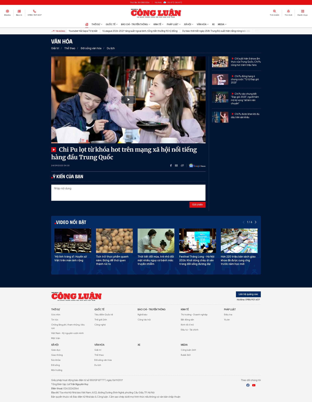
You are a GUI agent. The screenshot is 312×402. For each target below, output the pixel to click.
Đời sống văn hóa (91, 48)
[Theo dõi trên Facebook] (248, 386)
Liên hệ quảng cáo (248, 294)
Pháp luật (172, 24)
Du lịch (111, 48)
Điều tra (228, 314)
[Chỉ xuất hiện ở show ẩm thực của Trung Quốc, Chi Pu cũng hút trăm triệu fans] (220, 61)
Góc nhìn (55, 314)
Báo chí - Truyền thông (134, 24)
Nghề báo (142, 314)
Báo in (19, 15)
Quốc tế (110, 24)
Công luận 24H (188, 350)
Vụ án (227, 319)
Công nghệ (100, 324)
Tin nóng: (60, 31)
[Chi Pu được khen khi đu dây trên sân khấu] (220, 117)
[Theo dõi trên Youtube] (253, 386)
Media (7, 15)
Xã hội (187, 24)
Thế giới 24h (100, 319)
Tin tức (54, 319)
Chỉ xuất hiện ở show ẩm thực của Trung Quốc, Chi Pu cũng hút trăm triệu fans (246, 61)
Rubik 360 (186, 355)
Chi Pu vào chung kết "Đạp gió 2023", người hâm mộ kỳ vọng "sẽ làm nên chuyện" (245, 99)
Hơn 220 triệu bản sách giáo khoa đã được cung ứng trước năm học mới (238, 260)
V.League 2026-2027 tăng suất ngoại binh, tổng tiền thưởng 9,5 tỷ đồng (133, 31)
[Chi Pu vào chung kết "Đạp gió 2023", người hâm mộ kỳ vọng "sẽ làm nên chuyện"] (220, 97)
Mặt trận (55, 338)
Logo (76, 296)
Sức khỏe (55, 360)
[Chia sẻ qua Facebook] (172, 165)
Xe (213, 24)
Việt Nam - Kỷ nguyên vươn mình (67, 333)
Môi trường (56, 370)
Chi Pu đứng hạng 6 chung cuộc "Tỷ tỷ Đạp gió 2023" (245, 79)
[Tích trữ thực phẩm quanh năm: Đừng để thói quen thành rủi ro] (114, 241)
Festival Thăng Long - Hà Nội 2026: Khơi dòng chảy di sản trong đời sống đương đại (196, 260)
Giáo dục (55, 350)
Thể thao (69, 48)
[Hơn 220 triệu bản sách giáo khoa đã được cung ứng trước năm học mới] (239, 241)
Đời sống (55, 365)
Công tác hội (144, 319)
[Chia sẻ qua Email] (178, 165)
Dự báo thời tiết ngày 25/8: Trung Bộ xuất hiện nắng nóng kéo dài (210, 31)
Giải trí (55, 48)
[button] (256, 222)
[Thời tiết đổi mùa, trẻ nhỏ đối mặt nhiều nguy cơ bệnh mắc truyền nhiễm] (156, 241)
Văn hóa (201, 24)
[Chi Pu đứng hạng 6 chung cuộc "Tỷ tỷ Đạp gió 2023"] (220, 79)
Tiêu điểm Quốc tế (103, 314)
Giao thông (57, 355)
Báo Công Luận (156, 13)
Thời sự (95, 24)
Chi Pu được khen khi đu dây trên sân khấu (245, 116)
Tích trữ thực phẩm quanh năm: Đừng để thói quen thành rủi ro (112, 260)
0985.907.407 (35, 15)
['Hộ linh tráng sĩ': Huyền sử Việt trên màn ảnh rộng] (72, 241)
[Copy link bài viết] (182, 165)
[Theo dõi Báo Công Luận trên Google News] (195, 165)
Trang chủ (86, 24)
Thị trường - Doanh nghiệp (194, 314)
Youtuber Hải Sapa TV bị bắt (76, 31)
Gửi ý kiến (197, 204)
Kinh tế (157, 24)
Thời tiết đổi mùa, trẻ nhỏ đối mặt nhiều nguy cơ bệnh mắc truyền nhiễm (156, 260)
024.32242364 (71, 388)
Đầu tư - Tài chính (189, 329)
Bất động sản (187, 319)
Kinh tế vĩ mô (187, 324)
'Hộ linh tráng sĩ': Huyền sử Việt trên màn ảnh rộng (70, 258)
